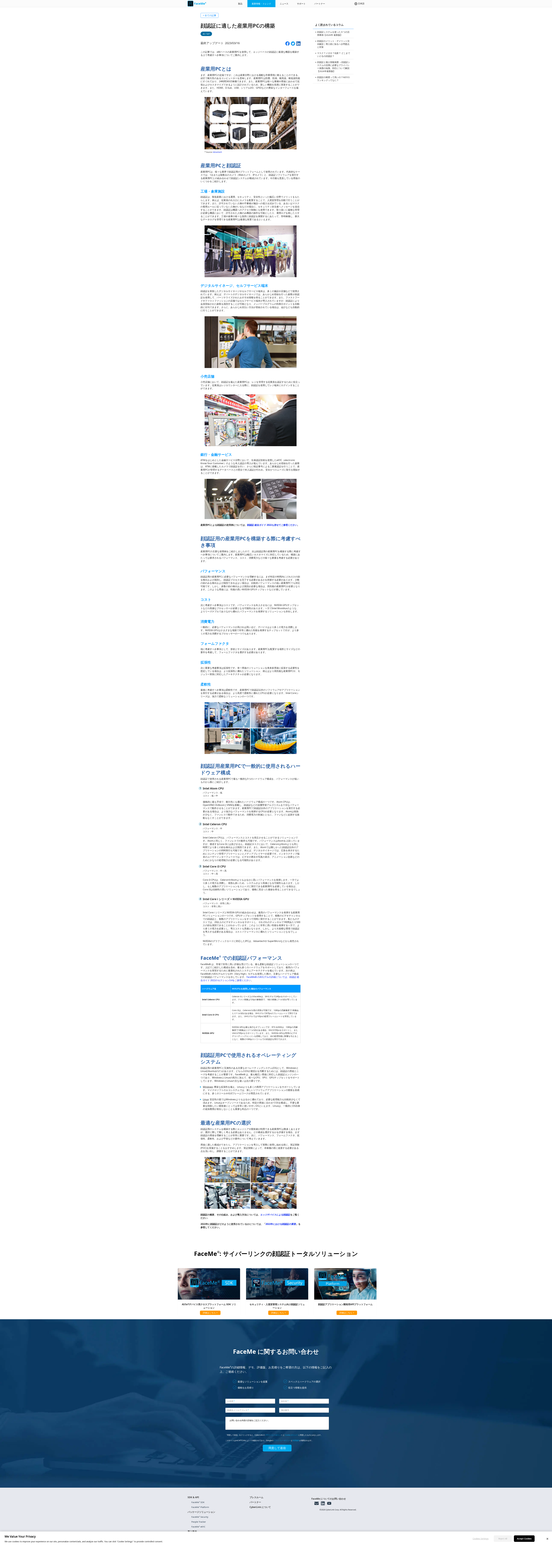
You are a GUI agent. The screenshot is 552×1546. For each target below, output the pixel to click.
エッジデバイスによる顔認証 (275, 1214)
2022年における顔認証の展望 (281, 1224)
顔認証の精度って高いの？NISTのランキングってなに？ (333, 79)
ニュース (284, 3)
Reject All (502, 1538)
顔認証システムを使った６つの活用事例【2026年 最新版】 (333, 33)
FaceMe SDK (197, 1502)
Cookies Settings (481, 1538)
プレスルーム (256, 1497)
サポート (301, 3)
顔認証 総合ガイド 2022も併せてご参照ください (272, 524)
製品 (240, 3)
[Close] (547, 1539)
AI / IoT (206, 33)
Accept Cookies (524, 1538)
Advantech (217, 152)
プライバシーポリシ (273, 1435)
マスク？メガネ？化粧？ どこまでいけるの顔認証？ (333, 54)
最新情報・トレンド (261, 3)
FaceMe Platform (200, 1507)
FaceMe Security (199, 1516)
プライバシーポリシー (282, 1440)
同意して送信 (277, 1448)
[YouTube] (329, 1503)
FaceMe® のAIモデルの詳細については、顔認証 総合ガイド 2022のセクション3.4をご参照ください (250, 978)
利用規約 (296, 1440)
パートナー (319, 3)
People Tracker (198, 1521)
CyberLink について (260, 1507)
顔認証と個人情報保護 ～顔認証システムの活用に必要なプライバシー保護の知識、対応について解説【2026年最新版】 (333, 67)
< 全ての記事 (209, 15)
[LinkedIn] (323, 1503)
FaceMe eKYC (198, 1526)
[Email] (316, 1503)
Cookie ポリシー (291, 1435)
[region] (276, 1538)
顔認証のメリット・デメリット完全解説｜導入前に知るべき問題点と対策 (333, 44)
